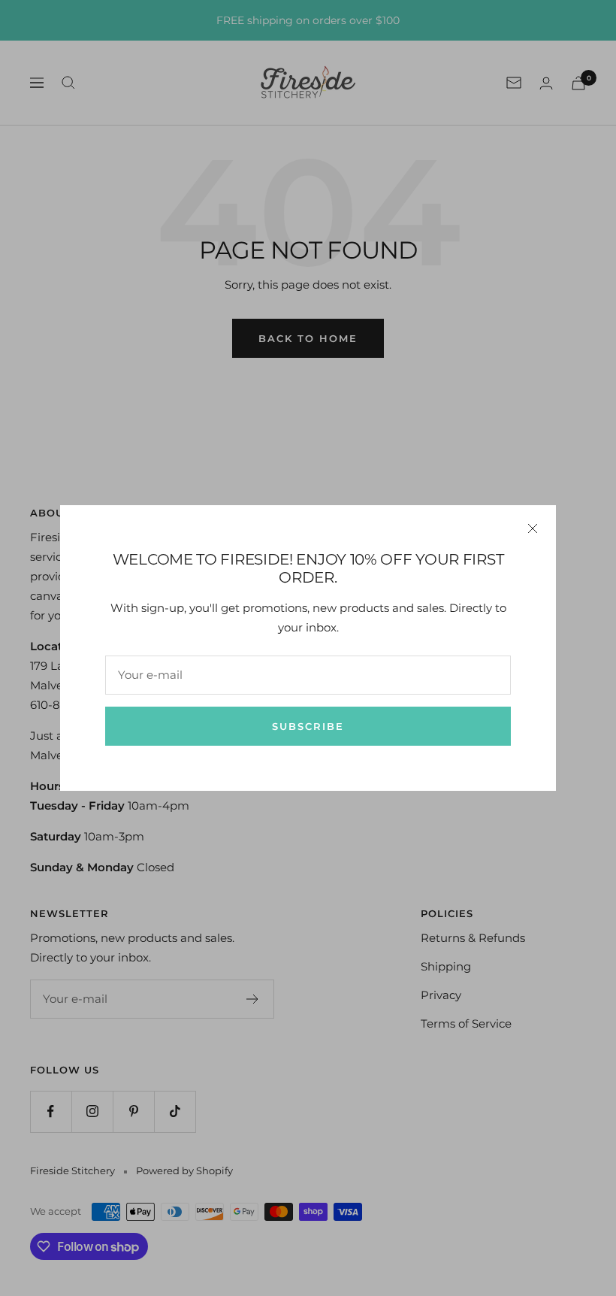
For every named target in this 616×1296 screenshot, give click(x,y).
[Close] (532, 528)
